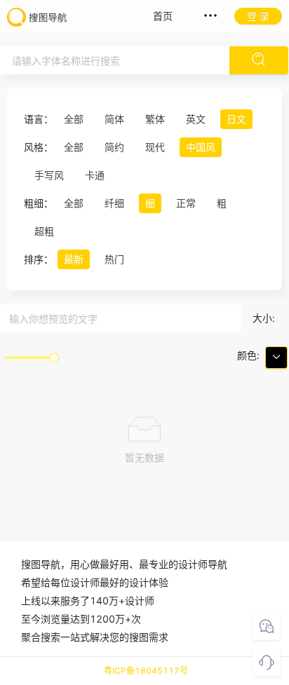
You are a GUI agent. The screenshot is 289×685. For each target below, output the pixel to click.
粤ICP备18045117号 (146, 670)
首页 (163, 16)
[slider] (54, 357)
